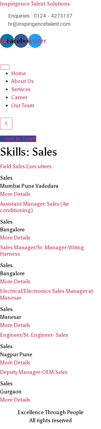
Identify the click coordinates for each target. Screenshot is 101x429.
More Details (15, 194)
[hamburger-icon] (5, 67)
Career (19, 97)
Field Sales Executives (26, 166)
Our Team (23, 105)
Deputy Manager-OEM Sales (34, 372)
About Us (22, 81)
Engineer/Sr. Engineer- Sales (34, 335)
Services (21, 89)
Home (18, 73)
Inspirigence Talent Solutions (35, 4)
